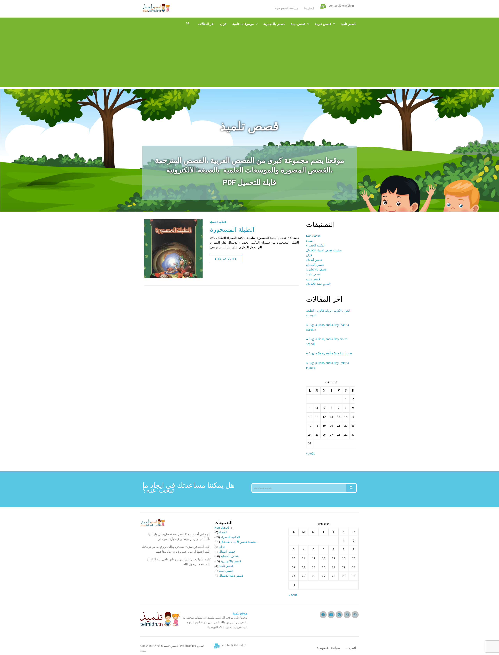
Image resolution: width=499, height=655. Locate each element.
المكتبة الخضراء (218, 222)
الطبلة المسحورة (232, 229)
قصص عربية (323, 24)
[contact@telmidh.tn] (323, 6)
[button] (244, 23)
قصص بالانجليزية (274, 24)
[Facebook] (323, 614)
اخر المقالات (206, 24)
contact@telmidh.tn (341, 5)
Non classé (313, 236)
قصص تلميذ (348, 24)
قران (223, 24)
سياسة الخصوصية (286, 8)
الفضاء (310, 241)
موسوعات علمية (243, 24)
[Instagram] (347, 614)
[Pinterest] (339, 614)
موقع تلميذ (240, 613)
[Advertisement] (249, 59)
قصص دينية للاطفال (318, 284)
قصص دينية (298, 24)
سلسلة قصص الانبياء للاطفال (324, 250)
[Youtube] (331, 614)
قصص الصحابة (315, 265)
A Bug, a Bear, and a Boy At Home (329, 353)
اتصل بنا (309, 8)
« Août (310, 453)
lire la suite (226, 259)
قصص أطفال (314, 260)
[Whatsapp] (355, 614)
